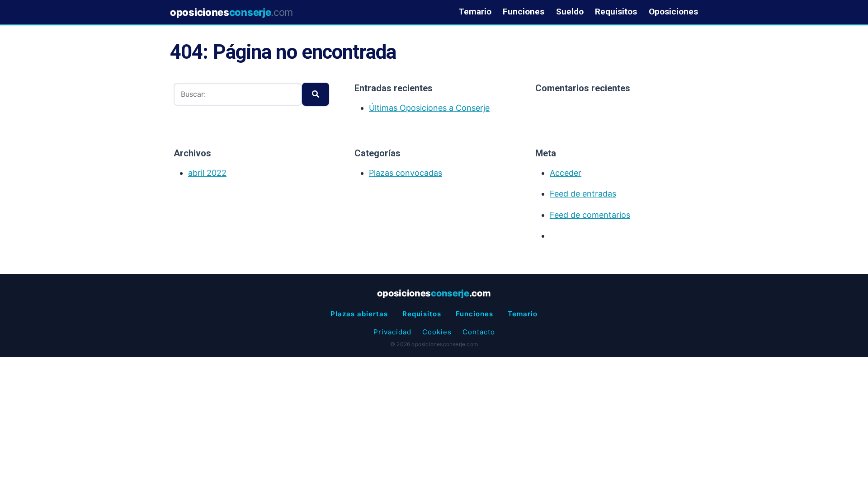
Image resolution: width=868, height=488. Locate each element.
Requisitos (616, 12)
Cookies (437, 332)
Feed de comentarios (590, 215)
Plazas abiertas (359, 314)
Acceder (565, 173)
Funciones (523, 12)
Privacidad (392, 332)
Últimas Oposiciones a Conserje (429, 108)
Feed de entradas (583, 193)
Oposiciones (673, 12)
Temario (474, 12)
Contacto (478, 332)
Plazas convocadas (405, 173)
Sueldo (570, 12)
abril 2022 (207, 173)
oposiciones (231, 12)
